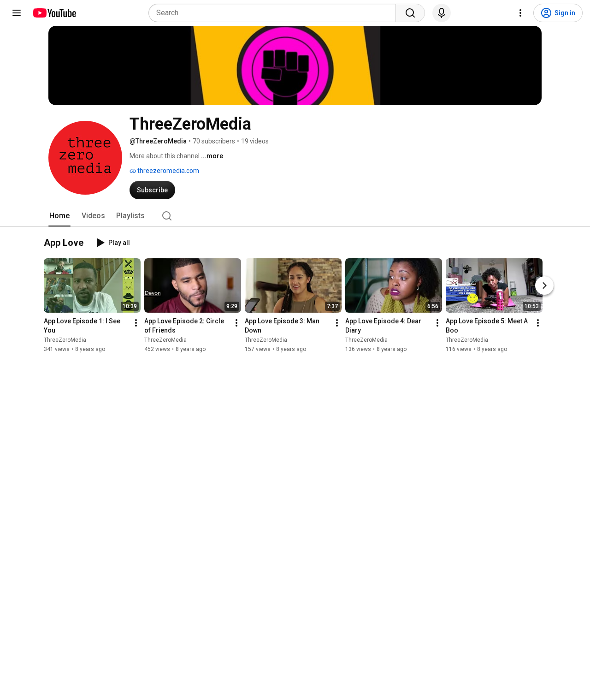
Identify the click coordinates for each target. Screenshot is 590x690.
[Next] (544, 286)
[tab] (59, 216)
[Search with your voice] (441, 13)
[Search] (410, 13)
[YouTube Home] (54, 13)
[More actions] (136, 323)
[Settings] (520, 12)
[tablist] (295, 216)
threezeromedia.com (167, 170)
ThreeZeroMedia (65, 340)
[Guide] (16, 12)
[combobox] (275, 12)
